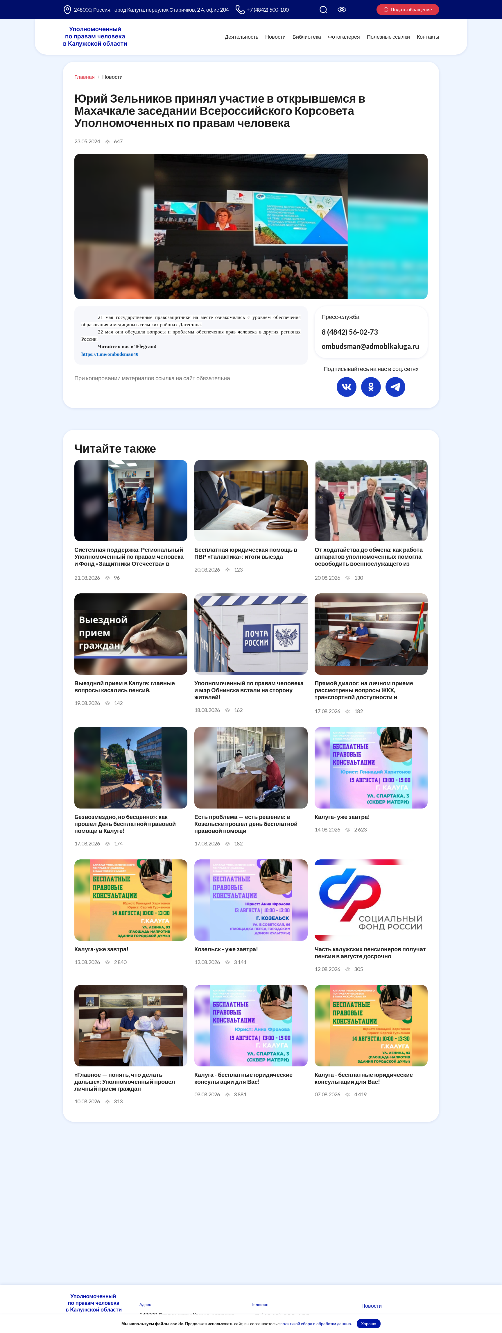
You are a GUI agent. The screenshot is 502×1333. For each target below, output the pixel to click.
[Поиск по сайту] (323, 9)
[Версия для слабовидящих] (342, 9)
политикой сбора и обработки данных (315, 1323)
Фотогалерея (344, 36)
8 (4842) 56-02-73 (350, 332)
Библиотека (307, 36)
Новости (275, 36)
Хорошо (368, 1323)
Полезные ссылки (388, 36)
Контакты (428, 36)
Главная (84, 77)
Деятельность (241, 36)
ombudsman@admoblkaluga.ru (370, 346)
